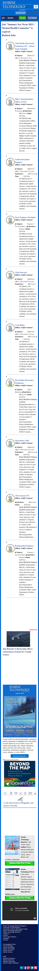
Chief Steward (21, 272)
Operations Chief (22, 440)
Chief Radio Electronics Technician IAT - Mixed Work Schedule (24, 46)
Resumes (10, 18)
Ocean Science (7, 950)
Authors (5, 935)
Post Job (22, 18)
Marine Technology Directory (11, 932)
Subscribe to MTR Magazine (11, 927)
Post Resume (32, 18)
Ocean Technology (8, 947)
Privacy (5, 940)
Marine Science (8, 952)
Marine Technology (9, 949)
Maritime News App (9, 961)
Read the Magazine (19, 756)
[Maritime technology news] (14, 8)
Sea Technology (8, 946)
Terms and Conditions (9, 937)
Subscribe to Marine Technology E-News (15, 929)
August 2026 (19, 693)
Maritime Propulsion (9, 958)
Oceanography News (9, 944)
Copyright (6, 938)
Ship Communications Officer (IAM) (24, 100)
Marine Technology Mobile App (12, 930)
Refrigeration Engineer (24, 545)
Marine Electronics (8, 960)
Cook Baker (20, 325)
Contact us (6, 933)
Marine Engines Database (11, 963)
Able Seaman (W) (22, 495)
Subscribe (19, 863)
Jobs (3, 18)
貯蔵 (4, 956)
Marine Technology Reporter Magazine (14, 926)
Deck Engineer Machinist (25, 217)
